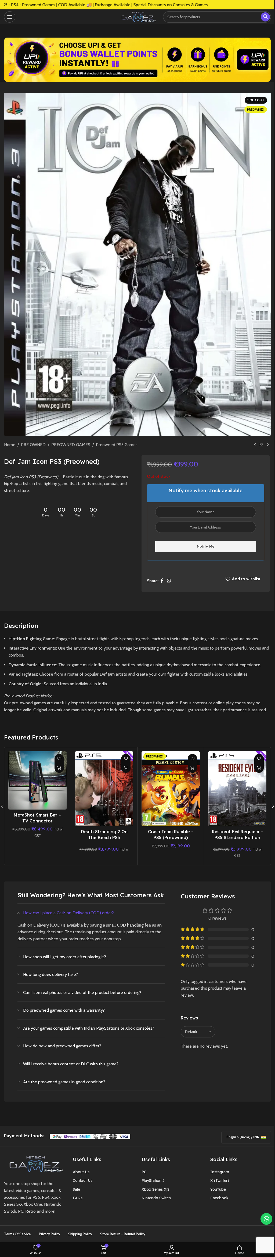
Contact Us (82, 1180)
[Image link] (34, 1163)
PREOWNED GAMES (70, 444)
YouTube (218, 1189)
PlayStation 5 (153, 1180)
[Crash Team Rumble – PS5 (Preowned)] (171, 788)
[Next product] (268, 445)
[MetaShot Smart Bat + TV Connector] (37, 780)
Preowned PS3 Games (117, 444)
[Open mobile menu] (9, 17)
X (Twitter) (219, 1180)
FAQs (77, 1198)
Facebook (219, 1198)
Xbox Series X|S (155, 1189)
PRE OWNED (33, 444)
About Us (81, 1171)
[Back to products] (261, 445)
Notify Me (205, 546)
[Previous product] (255, 445)
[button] (59, 768)
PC (144, 1171)
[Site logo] (137, 16)
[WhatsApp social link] (168, 581)
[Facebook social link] (162, 581)
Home (9, 444)
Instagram (219, 1171)
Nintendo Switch (156, 1198)
